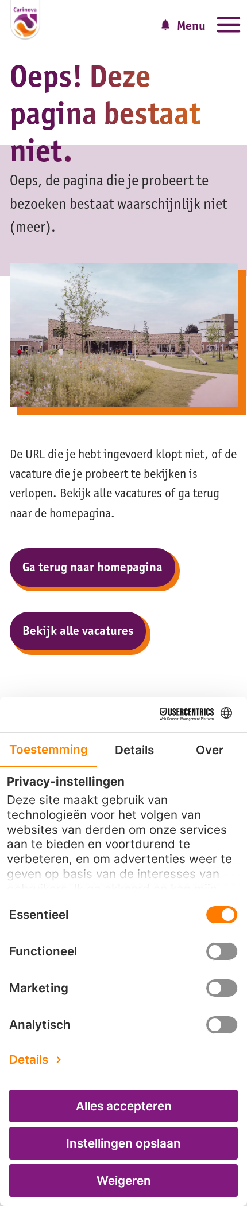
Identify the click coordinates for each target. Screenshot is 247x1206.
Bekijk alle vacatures (77, 630)
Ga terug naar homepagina (92, 567)
